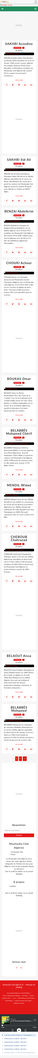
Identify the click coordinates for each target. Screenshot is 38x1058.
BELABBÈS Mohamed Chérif (19, 432)
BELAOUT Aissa (19, 656)
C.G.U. (14, 998)
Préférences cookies (19, 1003)
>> (25, 759)
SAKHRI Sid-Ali (19, 159)
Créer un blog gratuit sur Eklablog (11, 995)
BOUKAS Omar (19, 379)
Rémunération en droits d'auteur (26, 998)
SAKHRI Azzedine (19, 44)
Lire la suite (19, 80)
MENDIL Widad (19, 485)
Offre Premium (9, 1000)
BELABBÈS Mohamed (19, 709)
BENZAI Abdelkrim (19, 211)
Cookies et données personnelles (23, 1000)
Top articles (25, 995)
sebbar (20, 871)
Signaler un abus (6, 998)
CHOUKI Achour (19, 263)
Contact (32, 995)
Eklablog (19, 987)
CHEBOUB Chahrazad (19, 538)
